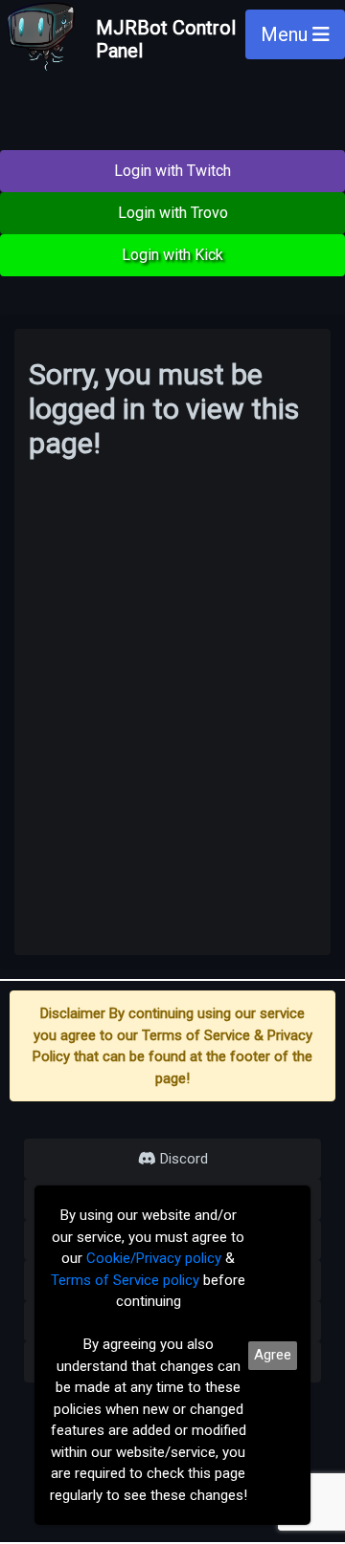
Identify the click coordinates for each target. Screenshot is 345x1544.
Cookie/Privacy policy (153, 1258)
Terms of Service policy (125, 1280)
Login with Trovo (173, 213)
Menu (286, 34)
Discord (182, 1158)
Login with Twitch (172, 171)
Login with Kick (172, 255)
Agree (272, 1354)
